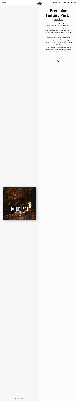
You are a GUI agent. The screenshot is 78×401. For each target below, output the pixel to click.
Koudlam (58, 19)
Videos (60, 2)
